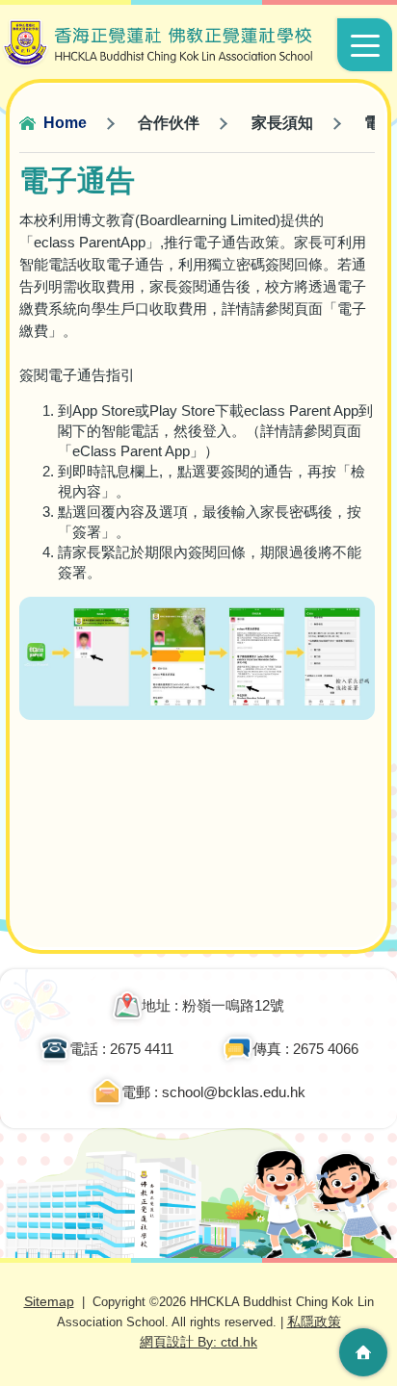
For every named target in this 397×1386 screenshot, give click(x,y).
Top (363, 1294)
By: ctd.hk (198, 1341)
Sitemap (49, 1301)
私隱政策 (314, 1321)
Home (65, 123)
